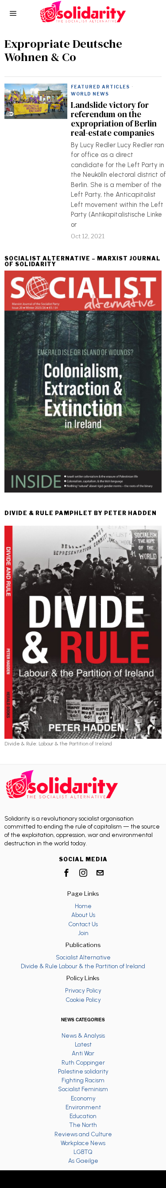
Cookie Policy (83, 999)
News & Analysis (83, 1035)
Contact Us (83, 924)
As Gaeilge (83, 1160)
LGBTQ (83, 1151)
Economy (83, 1098)
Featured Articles (100, 86)
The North (83, 1124)
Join (83, 932)
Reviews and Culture (83, 1134)
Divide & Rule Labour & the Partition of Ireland (83, 966)
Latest (83, 1044)
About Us (83, 914)
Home (83, 905)
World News (90, 93)
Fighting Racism (83, 1080)
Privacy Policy (83, 990)
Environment (83, 1107)
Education (83, 1115)
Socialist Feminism (83, 1089)
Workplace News (83, 1142)
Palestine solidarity (83, 1071)
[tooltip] (66, 873)
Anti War (83, 1053)
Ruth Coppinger (83, 1062)
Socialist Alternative (83, 957)
